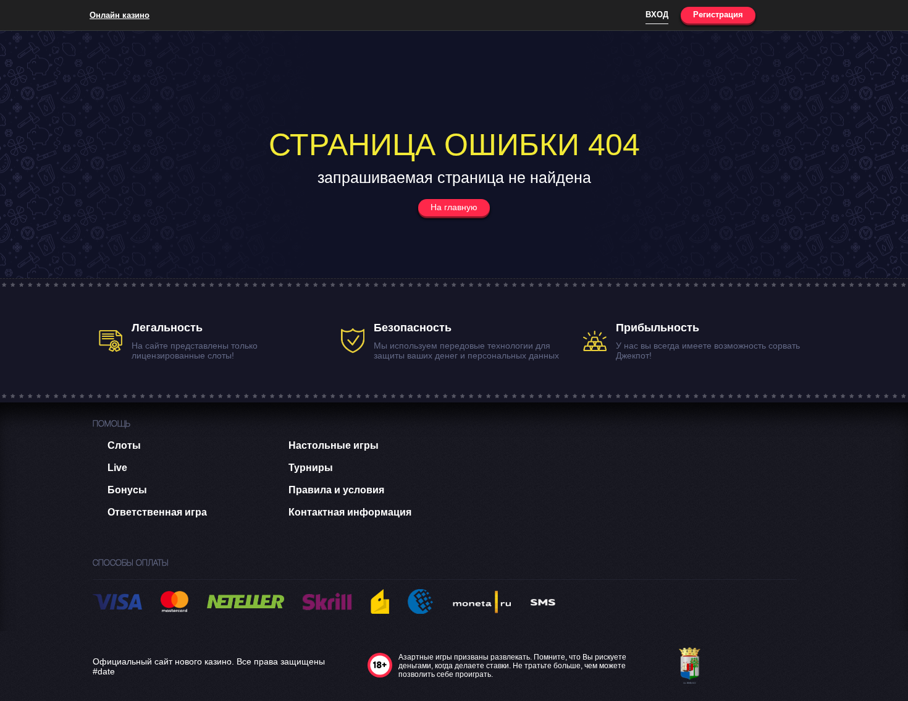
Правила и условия (336, 490)
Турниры (310, 467)
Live (117, 467)
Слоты (124, 445)
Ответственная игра (157, 512)
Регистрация (718, 14)
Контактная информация (349, 512)
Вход (656, 14)
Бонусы (127, 490)
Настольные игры (333, 445)
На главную (454, 207)
